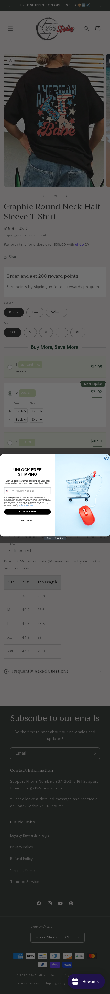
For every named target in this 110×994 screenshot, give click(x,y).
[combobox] (9, 490)
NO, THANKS (27, 520)
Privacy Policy (23, 505)
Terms (31, 505)
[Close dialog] (106, 458)
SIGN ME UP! (27, 511)
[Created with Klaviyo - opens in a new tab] (55, 538)
